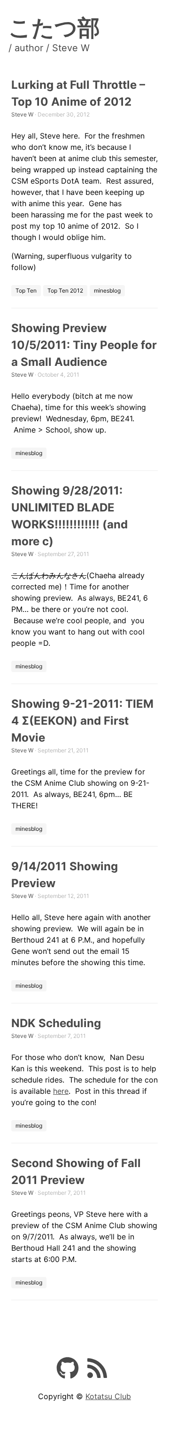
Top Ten (26, 290)
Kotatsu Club (108, 1396)
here (61, 1091)
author (29, 48)
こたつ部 (54, 27)
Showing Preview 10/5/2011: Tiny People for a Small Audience (84, 345)
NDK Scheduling (56, 1023)
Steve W (22, 114)
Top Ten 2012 (65, 290)
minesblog (107, 290)
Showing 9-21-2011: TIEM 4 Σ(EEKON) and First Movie (82, 720)
